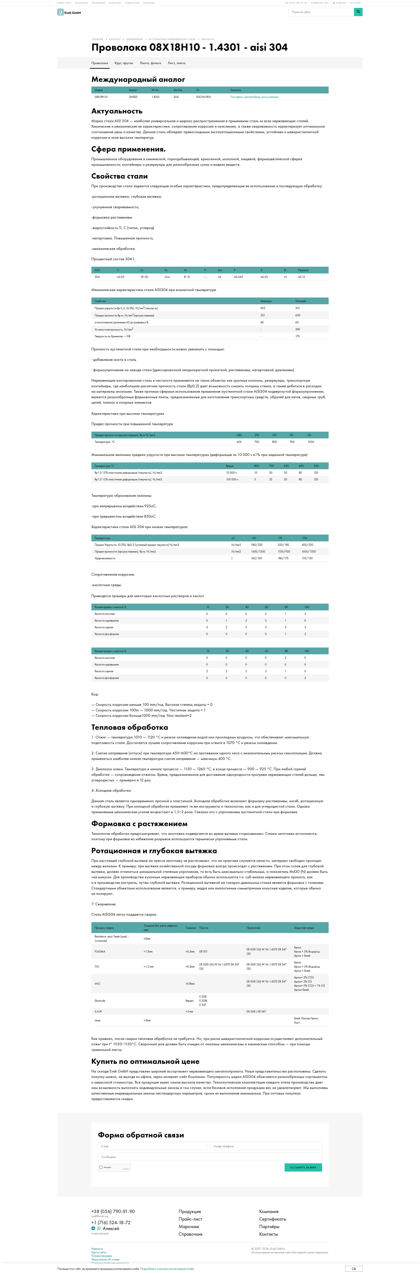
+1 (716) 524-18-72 (111, 1222)
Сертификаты (272, 1219)
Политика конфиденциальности (110, 1263)
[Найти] (358, 12)
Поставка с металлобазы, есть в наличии (254, 97)
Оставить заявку (303, 1167)
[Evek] (69, 11)
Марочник (115, 3)
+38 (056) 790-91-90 (295, 3)
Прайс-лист (64, 3)
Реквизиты (97, 1249)
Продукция (98, 3)
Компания (81, 3)
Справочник (132, 3)
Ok (354, 1268)
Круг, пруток (124, 62)
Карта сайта (98, 1252)
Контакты (149, 3)
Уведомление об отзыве (105, 1259)
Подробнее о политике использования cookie (167, 1269)
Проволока (99, 62)
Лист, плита (176, 62)
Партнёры (269, 1226)
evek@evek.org (320, 3)
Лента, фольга (150, 62)
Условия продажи (101, 1256)
